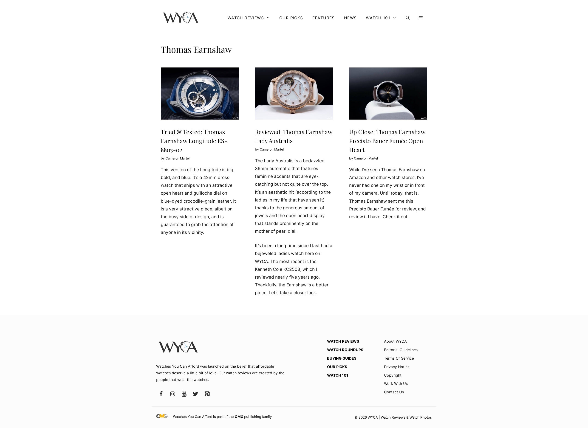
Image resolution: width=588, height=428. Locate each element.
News (350, 18)
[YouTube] (184, 394)
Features (323, 18)
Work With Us (396, 383)
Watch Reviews (246, 18)
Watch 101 (378, 18)
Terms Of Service (399, 358)
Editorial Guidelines (401, 349)
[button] (407, 18)
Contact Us (394, 392)
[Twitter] (195, 394)
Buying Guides (341, 358)
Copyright (392, 375)
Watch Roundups (345, 349)
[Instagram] (172, 394)
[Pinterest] (207, 394)
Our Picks (291, 18)
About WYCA (395, 341)
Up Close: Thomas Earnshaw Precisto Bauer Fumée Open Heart (387, 141)
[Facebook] (161, 394)
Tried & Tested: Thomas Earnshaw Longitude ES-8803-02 (194, 141)
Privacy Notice (397, 366)
